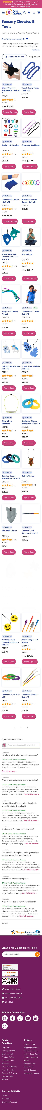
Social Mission (8, 1060)
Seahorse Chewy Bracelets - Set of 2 (31, 422)
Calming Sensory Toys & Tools (23, 33)
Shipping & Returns (31, 1047)
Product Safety (8, 1057)
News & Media (8, 1070)
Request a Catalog (31, 1073)
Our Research (7, 1054)
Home (4, 33)
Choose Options (10, 112)
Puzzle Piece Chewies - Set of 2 (30, 588)
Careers (5, 1096)
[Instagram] (5, 1018)
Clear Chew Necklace (7, 422)
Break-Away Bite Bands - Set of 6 (29, 200)
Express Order (29, 1044)
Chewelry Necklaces (31, 145)
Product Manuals (31, 1057)
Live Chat (9, 1002)
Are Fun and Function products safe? (18, 829)
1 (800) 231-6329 (12, 989)
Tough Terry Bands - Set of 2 (30, 89)
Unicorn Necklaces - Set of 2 (11, 367)
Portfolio (5, 1063)
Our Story (6, 1047)
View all (5, 923)
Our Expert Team (9, 1051)
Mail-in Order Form (32, 1054)
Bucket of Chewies (10, 145)
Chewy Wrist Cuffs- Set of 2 (31, 313)
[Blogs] (5, 1026)
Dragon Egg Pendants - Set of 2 (11, 588)
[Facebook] (12, 1018)
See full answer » (9, 771)
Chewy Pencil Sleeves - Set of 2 (30, 532)
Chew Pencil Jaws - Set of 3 (30, 696)
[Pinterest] (20, 1018)
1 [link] (14, 727)
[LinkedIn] (35, 1018)
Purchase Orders (31, 1051)
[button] (3, 12)
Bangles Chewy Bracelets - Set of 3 (11, 477)
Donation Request (9, 1102)
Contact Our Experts (13, 993)
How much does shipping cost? (15, 879)
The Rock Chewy (9, 531)
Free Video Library (9, 1067)
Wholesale (6, 1099)
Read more (36, 50)
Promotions (28, 1067)
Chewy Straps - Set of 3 (11, 696)
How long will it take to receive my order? (20, 755)
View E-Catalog (30, 1070)
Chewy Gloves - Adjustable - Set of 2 (11, 90)
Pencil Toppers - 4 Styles (30, 641)
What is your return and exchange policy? (20, 780)
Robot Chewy (28, 476)
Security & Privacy (9, 1073)
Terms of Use (7, 1076)
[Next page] (27, 727)
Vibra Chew (27, 254)
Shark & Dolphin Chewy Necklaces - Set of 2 (10, 256)
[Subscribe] (37, 954)
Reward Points (30, 1063)
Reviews (5, 1079)
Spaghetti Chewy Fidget (10, 313)
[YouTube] (28, 1018)
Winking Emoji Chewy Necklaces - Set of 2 (10, 642)
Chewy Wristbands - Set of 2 (10, 200)
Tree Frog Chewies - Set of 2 (31, 367)
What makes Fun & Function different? (19, 902)
